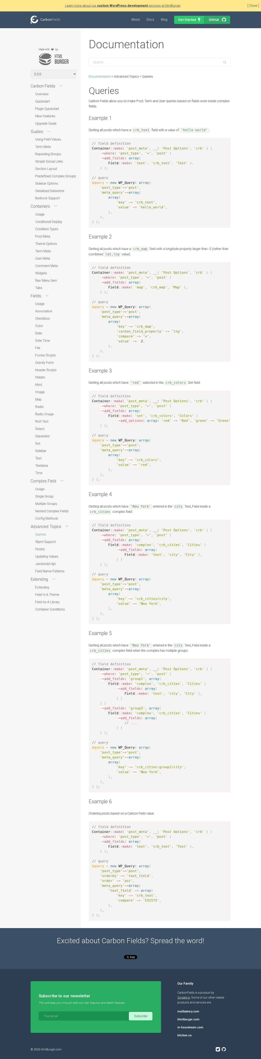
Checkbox (42, 318)
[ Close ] (253, 6)
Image (40, 392)
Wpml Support (45, 542)
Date (38, 333)
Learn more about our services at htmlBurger (123, 6)
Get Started (187, 20)
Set (37, 443)
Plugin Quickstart (47, 109)
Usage (39, 214)
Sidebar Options (46, 183)
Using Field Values (48, 139)
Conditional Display (48, 222)
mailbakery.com (188, 1011)
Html (38, 385)
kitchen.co (184, 1035)
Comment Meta (46, 266)
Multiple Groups (46, 504)
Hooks (40, 549)
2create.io (183, 997)
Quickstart (42, 101)
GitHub (214, 20)
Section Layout (46, 169)
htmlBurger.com (51, 1049)
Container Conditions (50, 609)
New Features (45, 116)
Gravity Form (44, 363)
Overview (42, 94)
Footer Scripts (45, 355)
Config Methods (46, 518)
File (37, 348)
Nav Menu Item (46, 280)
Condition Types (46, 229)
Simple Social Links (49, 161)
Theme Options (46, 244)
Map (38, 399)
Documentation (100, 76)
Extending (42, 587)
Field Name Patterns (49, 571)
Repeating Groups (48, 154)
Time (38, 473)
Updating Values (46, 556)
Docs (150, 19)
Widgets (41, 273)
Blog (164, 19)
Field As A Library (47, 602)
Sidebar (40, 451)
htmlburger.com (188, 1019)
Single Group (44, 496)
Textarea (41, 466)
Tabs (38, 288)
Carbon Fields (45, 20)
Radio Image (44, 414)
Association (43, 311)
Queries (40, 534)
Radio (39, 407)
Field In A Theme (47, 595)
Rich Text (41, 421)
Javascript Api (45, 564)
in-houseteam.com (190, 1027)
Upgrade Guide (45, 123)
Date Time (42, 341)
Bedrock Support (47, 198)
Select (39, 429)
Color (39, 326)
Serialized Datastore (49, 191)
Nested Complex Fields (52, 511)
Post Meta (42, 236)
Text (38, 458)
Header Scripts (45, 370)
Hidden (40, 377)
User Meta (42, 258)
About (135, 19)
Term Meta (43, 147)
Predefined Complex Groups (55, 176)
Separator (42, 436)
